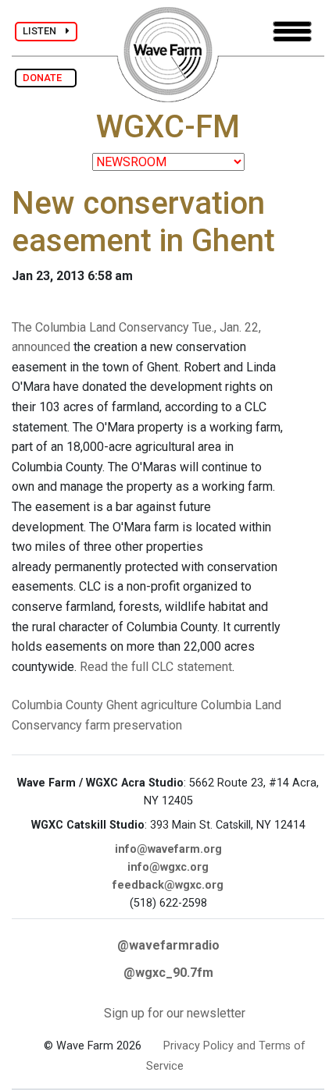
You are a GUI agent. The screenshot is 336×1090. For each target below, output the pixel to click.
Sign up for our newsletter (174, 1013)
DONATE (46, 77)
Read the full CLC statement (156, 666)
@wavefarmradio (168, 945)
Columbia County (57, 705)
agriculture (169, 705)
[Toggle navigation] (292, 31)
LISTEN (44, 31)
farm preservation (133, 725)
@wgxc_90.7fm (168, 972)
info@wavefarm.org (168, 849)
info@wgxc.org (168, 867)
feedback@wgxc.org (168, 885)
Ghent (122, 705)
